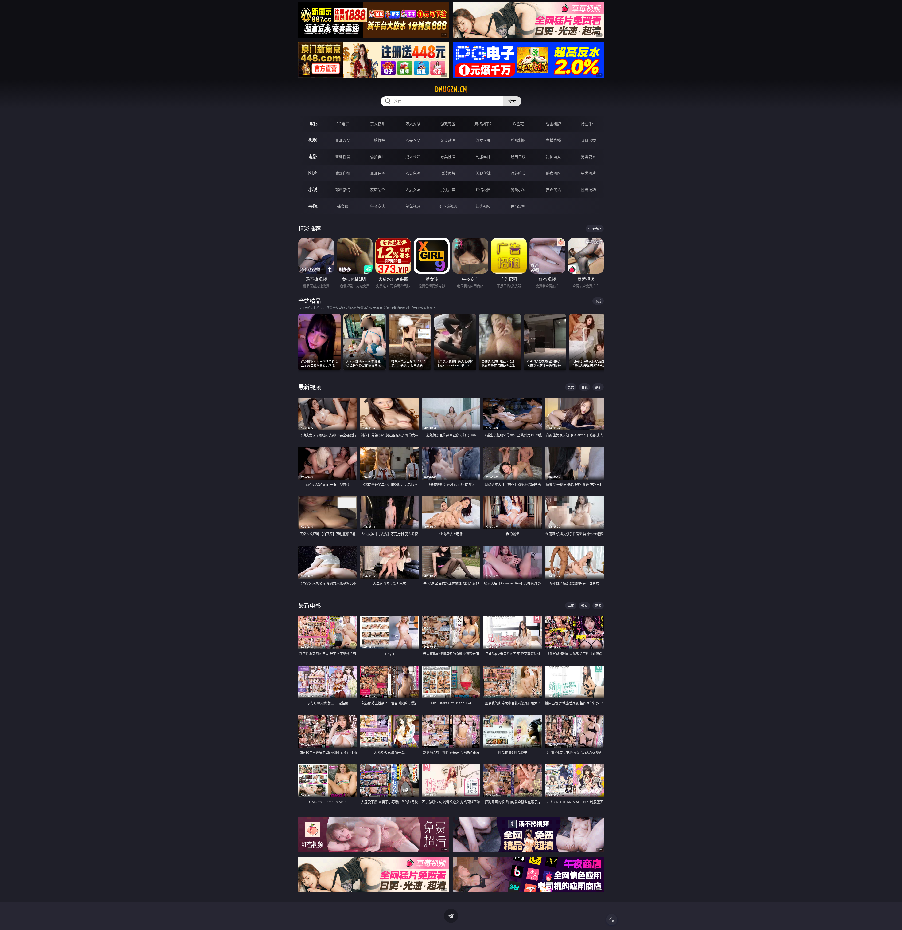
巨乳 (584, 387)
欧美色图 (412, 173)
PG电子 (342, 123)
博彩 (313, 124)
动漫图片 (447, 173)
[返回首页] (611, 919)
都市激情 (342, 189)
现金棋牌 (553, 123)
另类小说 (518, 189)
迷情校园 (483, 189)
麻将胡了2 (483, 123)
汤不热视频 (448, 206)
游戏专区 (447, 123)
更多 (598, 387)
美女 (571, 387)
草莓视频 (412, 206)
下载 (598, 301)
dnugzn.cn (451, 89)
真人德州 (377, 123)
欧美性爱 (447, 156)
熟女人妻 (483, 140)
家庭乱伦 (377, 189)
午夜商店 (377, 206)
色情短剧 (518, 206)
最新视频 (309, 387)
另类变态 (588, 156)
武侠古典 (447, 189)
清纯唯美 (518, 173)
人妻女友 (412, 189)
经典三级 (518, 156)
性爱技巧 (588, 189)
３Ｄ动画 (447, 140)
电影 (313, 157)
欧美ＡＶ (412, 140)
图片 (313, 173)
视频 (313, 140)
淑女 (584, 605)
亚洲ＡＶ (342, 140)
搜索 (512, 101)
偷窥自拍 (342, 173)
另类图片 (588, 173)
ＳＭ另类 (588, 140)
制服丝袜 (483, 156)
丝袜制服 (518, 140)
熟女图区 (553, 173)
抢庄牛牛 (588, 123)
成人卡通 (412, 156)
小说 (313, 189)
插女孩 (342, 206)
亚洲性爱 (342, 156)
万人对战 (412, 123)
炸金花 (518, 123)
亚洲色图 (377, 173)
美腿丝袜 (483, 173)
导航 (313, 206)
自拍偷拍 (377, 140)
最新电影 (309, 605)
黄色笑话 (553, 189)
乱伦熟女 (553, 156)
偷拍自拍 (377, 156)
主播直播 (553, 140)
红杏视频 (483, 206)
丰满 (571, 605)
